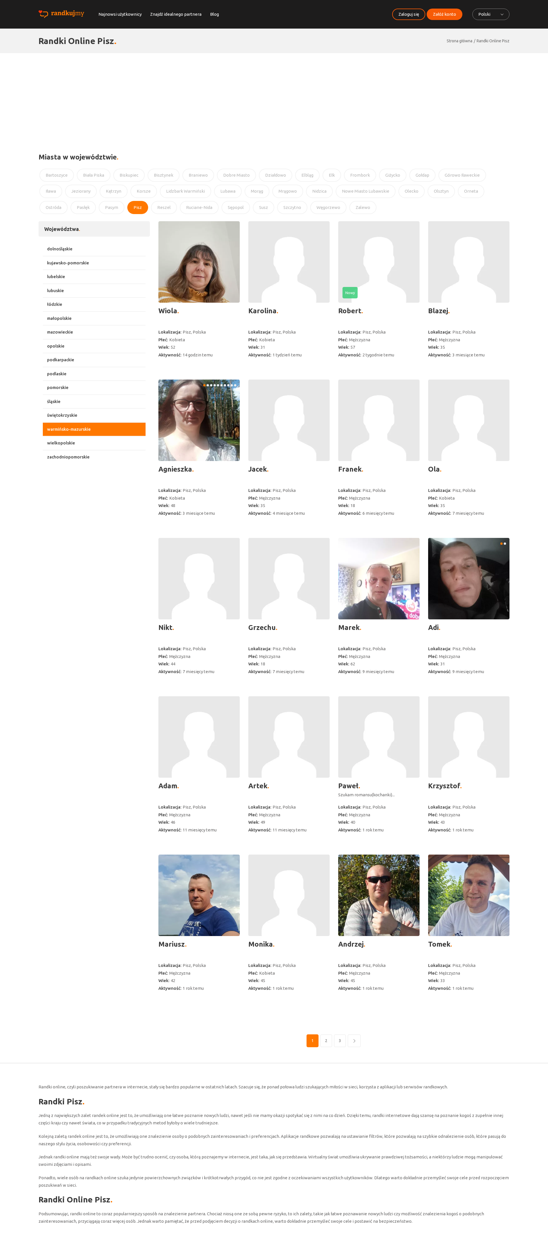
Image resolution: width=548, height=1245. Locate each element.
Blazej (438, 311)
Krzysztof (444, 786)
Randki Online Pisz (493, 41)
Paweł (348, 786)
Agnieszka (175, 469)
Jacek (257, 469)
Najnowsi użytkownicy (120, 14)
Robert (349, 311)
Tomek (439, 944)
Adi (433, 627)
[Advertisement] (274, 96)
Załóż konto (444, 14)
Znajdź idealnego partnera (176, 14)
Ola (434, 469)
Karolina (262, 311)
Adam (167, 786)
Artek (257, 786)
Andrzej (351, 944)
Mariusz (171, 944)
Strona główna (459, 41)
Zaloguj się (408, 14)
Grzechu (262, 627)
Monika (260, 944)
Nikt (165, 627)
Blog (214, 14)
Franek (350, 469)
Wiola (167, 311)
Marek (349, 627)
